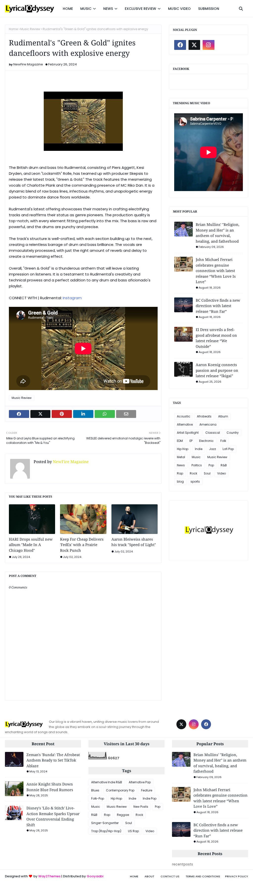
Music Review (30, 29)
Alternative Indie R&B (106, 782)
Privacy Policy (236, 876)
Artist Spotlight (188, 433)
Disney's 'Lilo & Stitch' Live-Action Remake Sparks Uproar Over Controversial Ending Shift (53, 816)
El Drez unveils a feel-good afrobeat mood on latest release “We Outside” (216, 338)
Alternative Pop (140, 782)
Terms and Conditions (203, 876)
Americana (207, 424)
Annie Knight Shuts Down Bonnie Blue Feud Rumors (49, 787)
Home (13, 29)
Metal (181, 457)
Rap (180, 473)
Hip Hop (182, 449)
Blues (95, 790)
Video (221, 473)
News (181, 465)
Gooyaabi (95, 876)
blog (180, 481)
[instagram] (208, 45)
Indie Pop (149, 798)
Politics (196, 465)
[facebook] (180, 45)
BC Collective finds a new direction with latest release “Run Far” (218, 306)
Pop (211, 465)
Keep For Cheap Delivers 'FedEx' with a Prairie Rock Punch (82, 545)
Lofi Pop (228, 449)
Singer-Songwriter (105, 823)
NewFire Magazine (28, 64)
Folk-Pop (97, 798)
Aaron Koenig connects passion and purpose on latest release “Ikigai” (217, 370)
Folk (223, 441)
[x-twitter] (194, 45)
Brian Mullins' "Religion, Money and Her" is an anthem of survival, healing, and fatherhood (217, 233)
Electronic (206, 441)
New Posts (140, 807)
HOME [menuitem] (68, 8)
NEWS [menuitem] (108, 8)
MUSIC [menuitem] (85, 8)
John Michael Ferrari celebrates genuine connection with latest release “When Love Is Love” (216, 270)
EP (191, 441)
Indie (198, 449)
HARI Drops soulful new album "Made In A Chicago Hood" (31, 545)
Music (196, 457)
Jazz (212, 449)
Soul (207, 473)
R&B (224, 465)
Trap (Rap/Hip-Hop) (106, 831)
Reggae (123, 815)
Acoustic (183, 416)
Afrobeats (204, 416)
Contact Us (170, 876)
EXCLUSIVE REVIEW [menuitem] (140, 8)
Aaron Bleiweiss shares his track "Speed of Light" (133, 542)
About (149, 876)
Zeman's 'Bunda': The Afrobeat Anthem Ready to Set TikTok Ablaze (53, 760)
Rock (193, 473)
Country (233, 433)
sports (195, 481)
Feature (146, 790)
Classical (212, 433)
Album (223, 416)
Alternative (185, 424)
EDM (180, 441)
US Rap (133, 831)
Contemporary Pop (120, 790)
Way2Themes (49, 876)
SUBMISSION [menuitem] (208, 8)
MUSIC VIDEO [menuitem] (179, 8)
